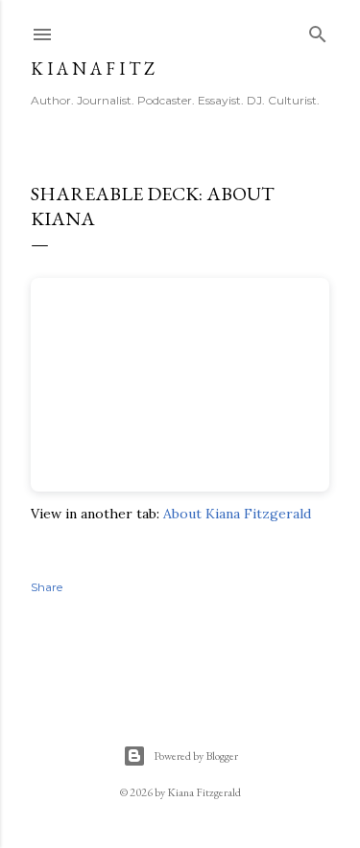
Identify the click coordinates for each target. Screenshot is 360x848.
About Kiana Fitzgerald (237, 513)
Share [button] (46, 587)
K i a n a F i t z (93, 68)
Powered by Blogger (196, 756)
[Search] (317, 30)
